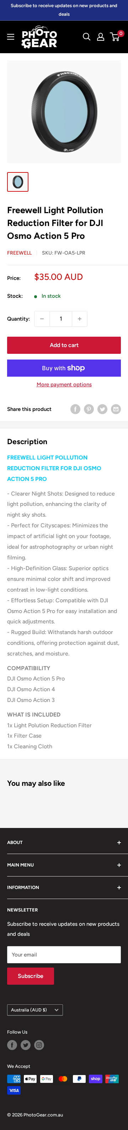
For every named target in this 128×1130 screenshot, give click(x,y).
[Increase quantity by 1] (79, 318)
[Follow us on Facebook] (12, 1045)
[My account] (100, 37)
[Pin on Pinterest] (89, 409)
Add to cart (64, 345)
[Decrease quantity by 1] (41, 318)
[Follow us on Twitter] (26, 1045)
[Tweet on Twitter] (102, 409)
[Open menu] (10, 37)
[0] (115, 36)
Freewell (19, 253)
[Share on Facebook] (75, 409)
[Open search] (87, 37)
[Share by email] (116, 409)
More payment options (64, 384)
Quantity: (18, 319)
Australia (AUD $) (29, 1010)
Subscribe (30, 976)
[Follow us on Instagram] (39, 1045)
